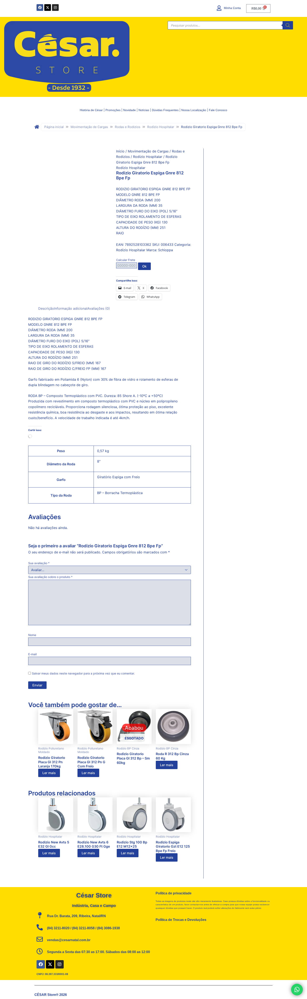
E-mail (32, 654)
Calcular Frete (125, 260)
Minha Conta (232, 8)
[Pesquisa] (288, 25)
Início (120, 151)
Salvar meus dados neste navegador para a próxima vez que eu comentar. (83, 673)
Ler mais (49, 773)
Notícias (143, 110)
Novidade (129, 110)
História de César (91, 110)
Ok (144, 266)
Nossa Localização (193, 110)
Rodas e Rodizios (127, 127)
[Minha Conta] (219, 8)
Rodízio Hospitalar (160, 127)
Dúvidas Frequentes (165, 110)
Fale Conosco (218, 110)
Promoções (113, 110)
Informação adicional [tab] (70, 308)
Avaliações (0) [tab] (98, 308)
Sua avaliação (38, 563)
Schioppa (165, 250)
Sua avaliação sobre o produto (50, 577)
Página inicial (54, 127)
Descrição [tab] (46, 308)
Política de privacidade (174, 893)
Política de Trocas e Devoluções (181, 920)
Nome (32, 635)
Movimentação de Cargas (89, 127)
